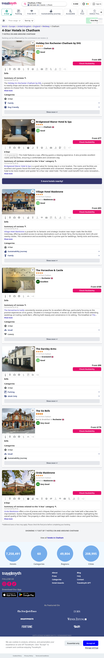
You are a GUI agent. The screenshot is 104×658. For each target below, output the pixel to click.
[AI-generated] (16, 155)
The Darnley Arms (46, 348)
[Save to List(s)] (32, 43)
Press (54, 576)
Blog (79, 572)
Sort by (27, 21)
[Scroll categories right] (100, 12)
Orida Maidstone (45, 472)
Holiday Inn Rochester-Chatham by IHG (58, 43)
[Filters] (4, 20)
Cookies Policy (17, 655)
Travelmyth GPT (84, 583)
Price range (13, 21)
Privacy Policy (28, 655)
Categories (56, 579)
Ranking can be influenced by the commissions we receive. (24, 38)
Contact (80, 579)
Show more (50, 112)
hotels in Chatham (55, 538)
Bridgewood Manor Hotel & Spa (54, 121)
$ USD (75, 4)
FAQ (79, 576)
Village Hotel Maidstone (49, 191)
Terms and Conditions (42, 655)
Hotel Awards (58, 583)
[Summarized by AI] (17, 80)
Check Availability (87, 63)
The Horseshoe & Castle (49, 270)
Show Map (94, 20)
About (54, 572)
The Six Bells (43, 410)
